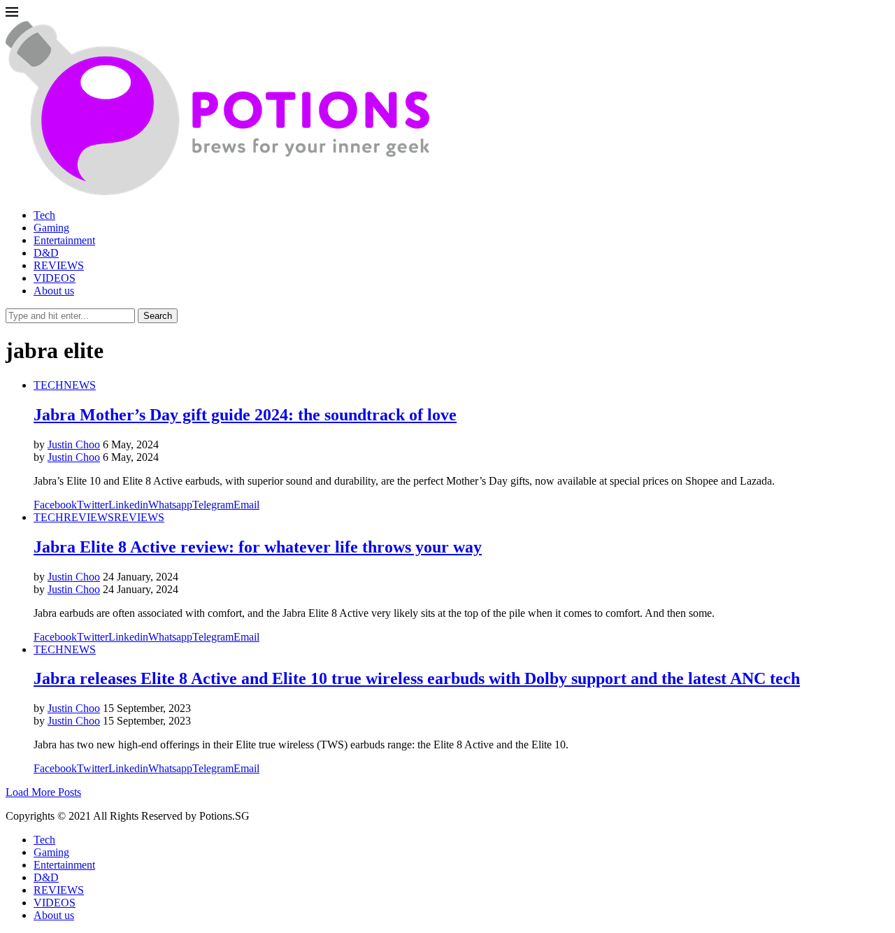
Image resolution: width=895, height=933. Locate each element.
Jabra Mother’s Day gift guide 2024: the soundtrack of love (245, 415)
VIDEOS (55, 278)
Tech (44, 215)
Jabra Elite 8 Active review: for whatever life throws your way (258, 547)
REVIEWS (59, 265)
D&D (46, 253)
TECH (49, 385)
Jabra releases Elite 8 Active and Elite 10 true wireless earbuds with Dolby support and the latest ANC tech (417, 678)
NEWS (80, 385)
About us (54, 291)
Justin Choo (74, 444)
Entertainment (64, 240)
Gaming (51, 228)
